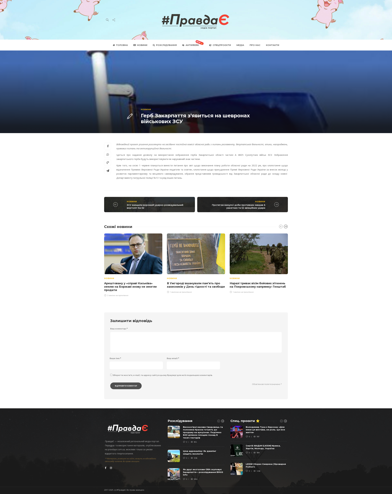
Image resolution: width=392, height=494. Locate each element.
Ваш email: (173, 358)
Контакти (272, 45)
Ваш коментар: (119, 329)
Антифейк (192, 45)
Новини (142, 45)
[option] (133, 264)
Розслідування (166, 45)
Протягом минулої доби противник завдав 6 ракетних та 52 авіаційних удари (238, 206)
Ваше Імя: (115, 358)
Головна (122, 45)
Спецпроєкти (222, 45)
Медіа (240, 45)
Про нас (255, 45)
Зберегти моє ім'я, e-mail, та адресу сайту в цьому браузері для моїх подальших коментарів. (163, 375)
